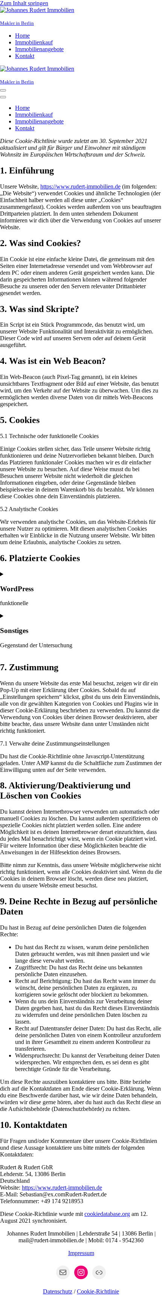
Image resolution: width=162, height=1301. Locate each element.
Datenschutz (57, 1291)
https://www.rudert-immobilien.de (80, 186)
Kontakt (24, 56)
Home (22, 35)
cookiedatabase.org (107, 1214)
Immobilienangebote (39, 49)
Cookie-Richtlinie (98, 1291)
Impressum (81, 1253)
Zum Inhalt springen (24, 3)
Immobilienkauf (34, 42)
